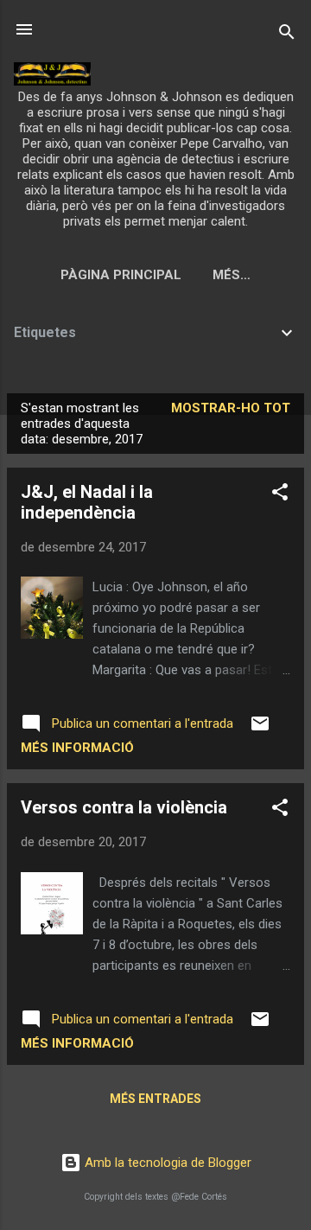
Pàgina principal (120, 275)
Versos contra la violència (124, 807)
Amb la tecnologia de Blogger (166, 1162)
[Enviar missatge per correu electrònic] (260, 729)
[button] (280, 494)
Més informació (77, 747)
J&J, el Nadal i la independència (87, 502)
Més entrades (155, 1099)
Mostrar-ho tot (230, 408)
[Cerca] (286, 35)
